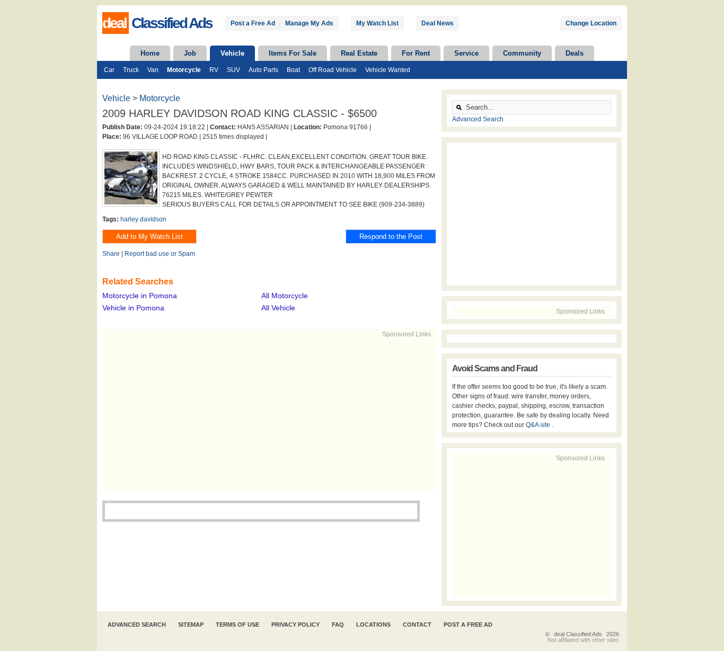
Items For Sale (292, 53)
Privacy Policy (295, 624)
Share (111, 253)
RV (213, 70)
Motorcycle (184, 70)
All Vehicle (278, 308)
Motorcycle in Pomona (139, 295)
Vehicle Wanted (387, 70)
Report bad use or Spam (160, 253)
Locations (373, 624)
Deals (575, 53)
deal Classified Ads (578, 634)
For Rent (416, 53)
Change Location (591, 23)
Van (152, 70)
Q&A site (539, 425)
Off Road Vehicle (332, 70)
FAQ (338, 624)
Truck (131, 70)
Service (466, 53)
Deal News (437, 23)
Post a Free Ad (253, 23)
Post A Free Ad (468, 624)
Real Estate (359, 53)
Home (150, 53)
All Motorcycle (284, 295)
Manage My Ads (309, 23)
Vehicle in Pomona (133, 308)
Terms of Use (237, 624)
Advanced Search (478, 119)
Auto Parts (263, 70)
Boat (293, 70)
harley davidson (143, 219)
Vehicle (232, 53)
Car (109, 70)
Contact (417, 624)
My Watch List (377, 23)
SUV (233, 70)
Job (190, 53)
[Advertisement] (264, 413)
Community (522, 53)
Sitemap (191, 624)
